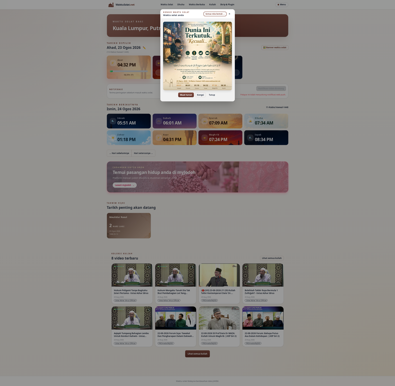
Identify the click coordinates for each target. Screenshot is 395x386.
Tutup (212, 94)
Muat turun (186, 94)
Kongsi (200, 94)
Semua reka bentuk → (215, 14)
